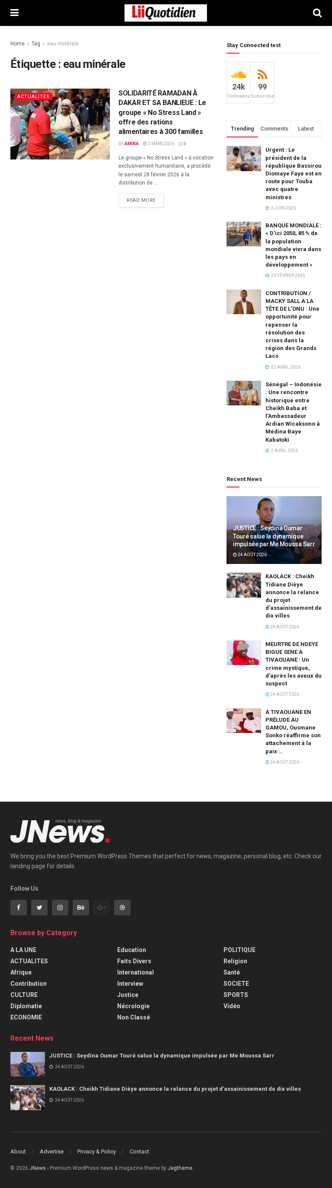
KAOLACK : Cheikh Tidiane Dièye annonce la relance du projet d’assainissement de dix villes (175, 1089)
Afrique (21, 972)
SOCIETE (236, 983)
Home (17, 44)
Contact (139, 1151)
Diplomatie (26, 1006)
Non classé (133, 1017)
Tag (36, 44)
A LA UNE (23, 949)
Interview (130, 983)
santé (231, 972)
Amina (131, 143)
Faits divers (134, 961)
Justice (127, 994)
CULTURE (24, 994)
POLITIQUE (239, 949)
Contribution (28, 983)
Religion (235, 961)
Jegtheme (180, 1168)
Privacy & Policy (96, 1151)
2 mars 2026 (160, 143)
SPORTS (235, 994)
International (135, 972)
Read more (141, 200)
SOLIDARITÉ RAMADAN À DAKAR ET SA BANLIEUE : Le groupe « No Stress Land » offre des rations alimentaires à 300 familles (162, 112)
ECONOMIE (26, 1017)
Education (131, 949)
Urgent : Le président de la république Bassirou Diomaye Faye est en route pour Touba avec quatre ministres (293, 173)
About (18, 1151)
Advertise (52, 1151)
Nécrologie (133, 1006)
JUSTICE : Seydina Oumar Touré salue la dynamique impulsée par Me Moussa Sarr (274, 536)
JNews (37, 1168)
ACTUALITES (33, 96)
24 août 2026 (252, 554)
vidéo (231, 1006)
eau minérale (63, 44)
